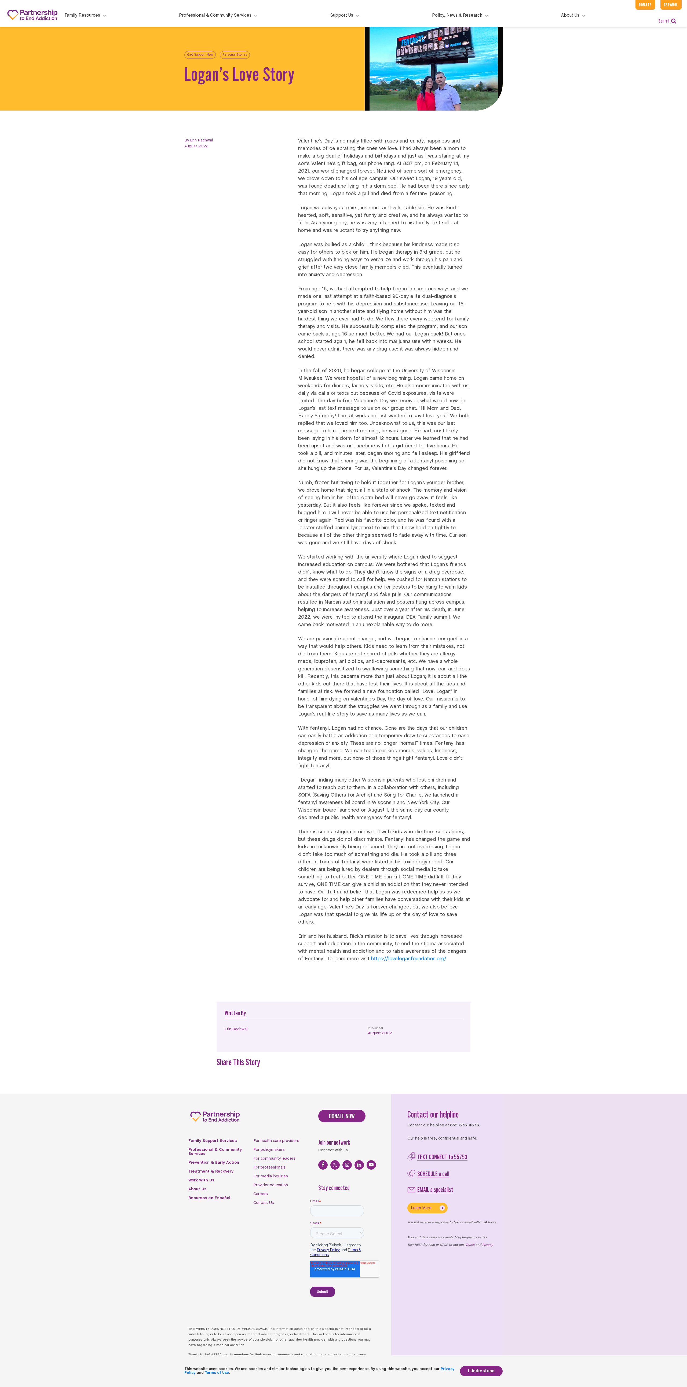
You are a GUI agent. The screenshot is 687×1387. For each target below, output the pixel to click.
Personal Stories (234, 54)
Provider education (270, 1185)
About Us (197, 1189)
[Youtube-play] (371, 1165)
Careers (260, 1194)
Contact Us (263, 1203)
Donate (645, 4)
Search (664, 21)
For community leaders (274, 1158)
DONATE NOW (342, 1116)
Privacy (487, 1245)
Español (671, 4)
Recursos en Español (209, 1198)
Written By (235, 1013)
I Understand (481, 1371)
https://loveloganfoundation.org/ (408, 959)
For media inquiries (270, 1176)
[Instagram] (347, 1165)
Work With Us (201, 1180)
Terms (470, 1245)
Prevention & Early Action (213, 1163)
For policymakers (269, 1150)
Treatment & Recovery (210, 1171)
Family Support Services (212, 1141)
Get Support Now (200, 54)
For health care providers (276, 1141)
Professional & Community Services (215, 1152)
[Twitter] (335, 1165)
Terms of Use (217, 1373)
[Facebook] (323, 1165)
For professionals (269, 1167)
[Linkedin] (359, 1165)
